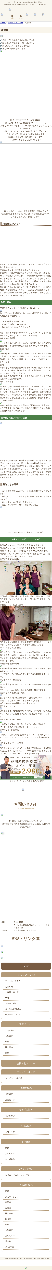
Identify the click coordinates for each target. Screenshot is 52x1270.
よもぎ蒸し (10, 1030)
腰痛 (7, 1052)
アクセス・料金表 (12, 981)
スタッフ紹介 (11, 1003)
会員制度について (12, 1014)
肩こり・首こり (12, 1196)
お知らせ (9, 986)
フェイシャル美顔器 (13, 1078)
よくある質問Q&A (13, 1008)
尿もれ (8, 1241)
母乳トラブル (11, 1131)
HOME (26, 966)
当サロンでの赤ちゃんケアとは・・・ (21, 1175)
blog (7, 997)
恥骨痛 (8, 1219)
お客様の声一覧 (12, 992)
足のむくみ (10, 1099)
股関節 (8, 1207)
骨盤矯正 (9, 1036)
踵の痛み (9, 1047)
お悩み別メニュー (26, 1063)
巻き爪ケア (10, 1115)
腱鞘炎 (8, 1202)
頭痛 (7, 1041)
